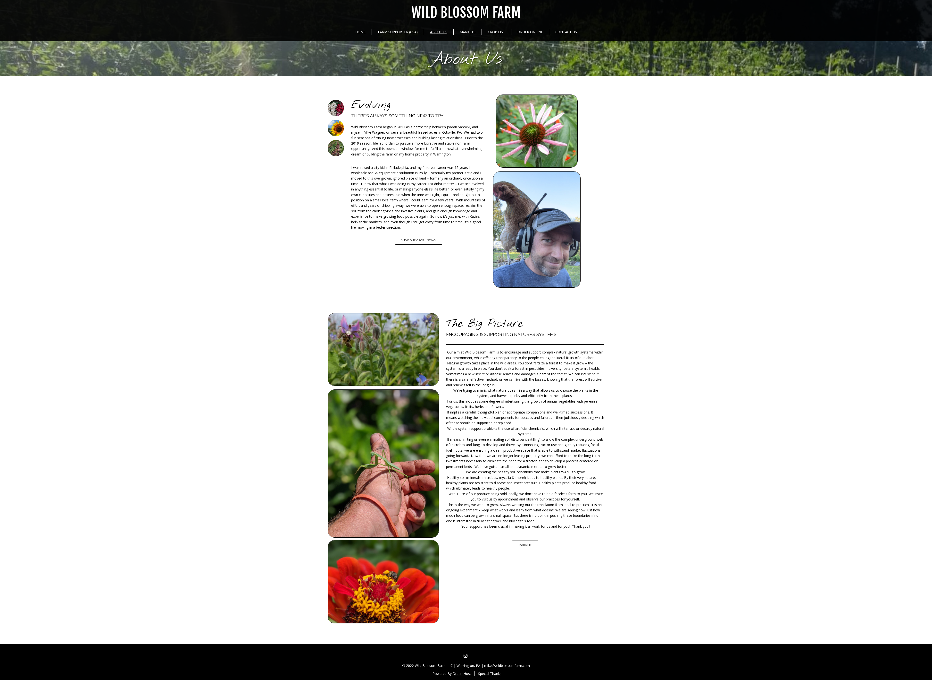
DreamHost (462, 673)
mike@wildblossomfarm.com (507, 665)
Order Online (530, 32)
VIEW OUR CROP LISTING (418, 240)
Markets (467, 32)
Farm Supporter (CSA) (398, 32)
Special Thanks (489, 673)
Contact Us (566, 32)
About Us (438, 32)
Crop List (496, 32)
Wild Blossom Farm (466, 12)
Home (360, 32)
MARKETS (525, 545)
